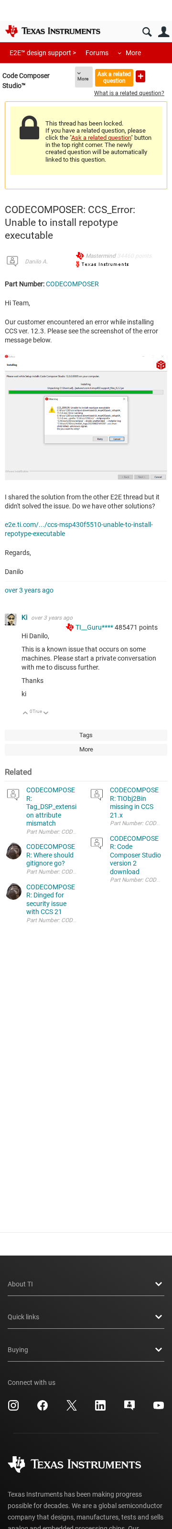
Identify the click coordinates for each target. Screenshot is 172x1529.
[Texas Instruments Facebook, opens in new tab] (42, 1408)
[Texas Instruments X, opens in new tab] (71, 1408)
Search (147, 32)
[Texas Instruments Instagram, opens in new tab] (13, 1408)
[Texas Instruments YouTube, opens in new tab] (158, 1408)
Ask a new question (140, 76)
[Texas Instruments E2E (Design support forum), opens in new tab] (129, 1408)
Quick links (23, 1317)
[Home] (52, 31)
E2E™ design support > (43, 53)
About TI (20, 1284)
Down (46, 714)
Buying (18, 1350)
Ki (25, 617)
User (163, 32)
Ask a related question (114, 77)
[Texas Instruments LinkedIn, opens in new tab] (100, 1408)
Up (26, 714)
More (133, 53)
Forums (97, 53)
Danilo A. (36, 261)
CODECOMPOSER (72, 284)
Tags (86, 735)
